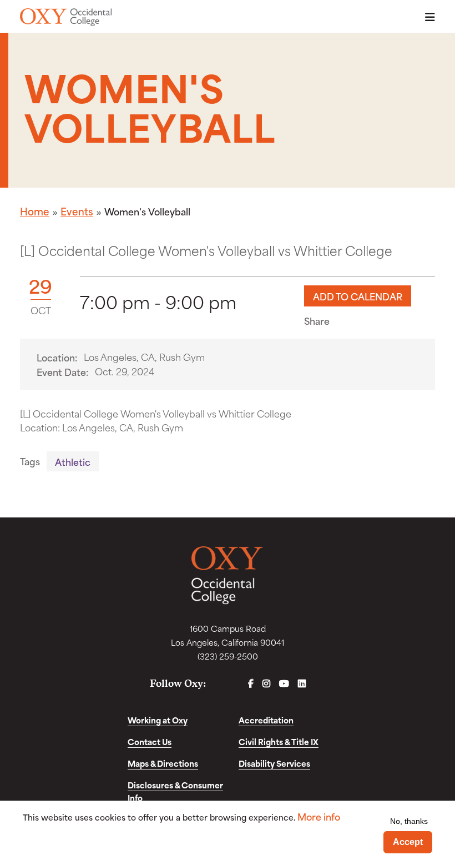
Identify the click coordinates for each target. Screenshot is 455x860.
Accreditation (266, 719)
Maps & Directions (163, 763)
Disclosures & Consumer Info (175, 791)
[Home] (66, 17)
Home (34, 211)
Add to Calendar (357, 296)
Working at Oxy (158, 719)
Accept (408, 842)
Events (76, 211)
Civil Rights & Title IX (278, 741)
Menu (426, 17)
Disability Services (274, 763)
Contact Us (149, 741)
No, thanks (409, 821)
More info (318, 816)
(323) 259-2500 (228, 656)
